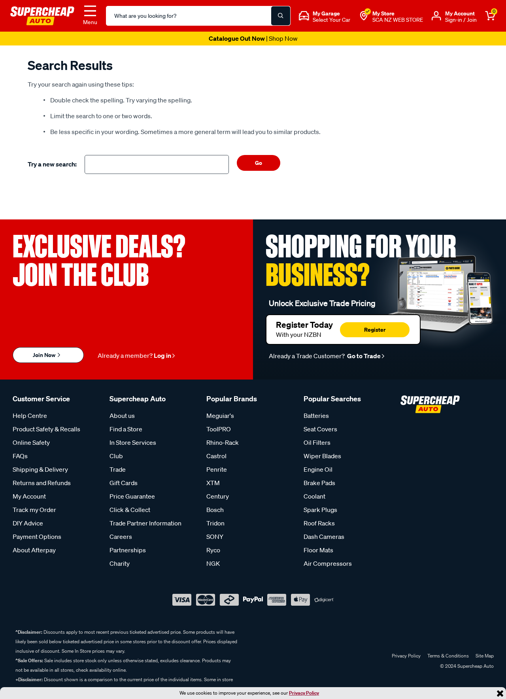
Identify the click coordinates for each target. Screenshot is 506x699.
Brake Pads (319, 483)
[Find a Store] (363, 16)
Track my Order (34, 510)
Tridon (215, 523)
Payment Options (37, 536)
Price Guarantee (132, 496)
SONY (214, 536)
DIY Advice (28, 523)
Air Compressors (328, 563)
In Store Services (133, 442)
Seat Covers (320, 429)
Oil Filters (317, 442)
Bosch (215, 510)
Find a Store (126, 429)
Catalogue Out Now (253, 38)
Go (258, 162)
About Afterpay (34, 550)
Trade (118, 469)
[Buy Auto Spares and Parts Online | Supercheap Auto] (42, 15)
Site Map (485, 655)
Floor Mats (318, 550)
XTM (213, 483)
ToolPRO (218, 429)
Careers (121, 536)
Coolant (314, 496)
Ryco (213, 550)
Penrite (216, 469)
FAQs (20, 456)
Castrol (216, 456)
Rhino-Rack (222, 442)
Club (116, 456)
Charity (120, 563)
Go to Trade (363, 356)
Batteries (316, 415)
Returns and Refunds (42, 483)
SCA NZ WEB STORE (397, 19)
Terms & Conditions (448, 655)
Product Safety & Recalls (46, 429)
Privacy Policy (304, 693)
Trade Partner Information (145, 523)
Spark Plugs (320, 510)
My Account (29, 496)
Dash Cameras (324, 536)
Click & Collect (130, 510)
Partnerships (128, 550)
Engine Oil (318, 469)
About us (122, 415)
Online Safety (31, 442)
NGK (213, 563)
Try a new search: (52, 164)
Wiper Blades (322, 456)
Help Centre (30, 415)
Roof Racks (319, 523)
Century (217, 496)
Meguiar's (220, 415)
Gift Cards (124, 483)
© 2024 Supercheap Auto (466, 666)
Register (374, 329)
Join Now (45, 355)
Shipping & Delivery (40, 469)
